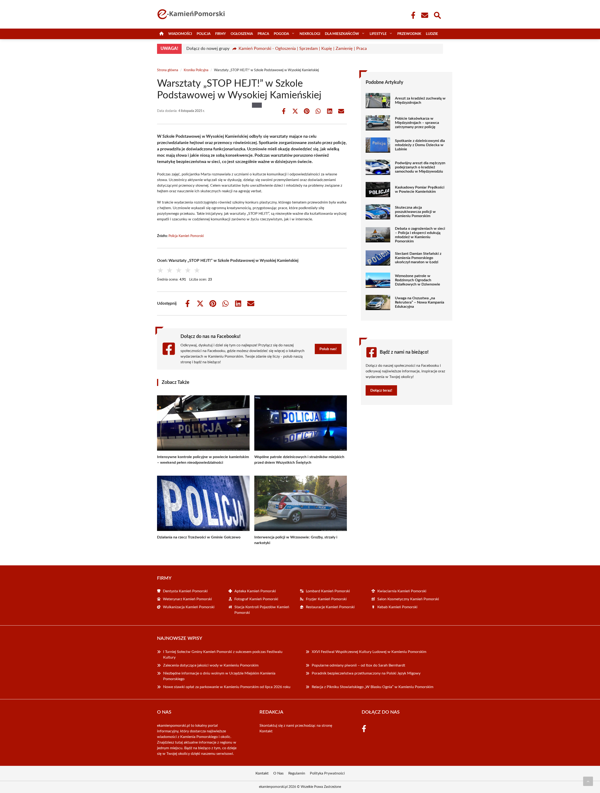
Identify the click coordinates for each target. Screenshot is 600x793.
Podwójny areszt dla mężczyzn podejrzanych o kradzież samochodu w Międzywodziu (420, 167)
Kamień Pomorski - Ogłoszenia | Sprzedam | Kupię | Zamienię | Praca (303, 49)
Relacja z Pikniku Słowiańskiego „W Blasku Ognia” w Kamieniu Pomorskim (372, 687)
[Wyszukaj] (437, 15)
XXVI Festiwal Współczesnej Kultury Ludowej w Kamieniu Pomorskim (369, 652)
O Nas (278, 773)
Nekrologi (310, 34)
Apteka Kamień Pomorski (255, 591)
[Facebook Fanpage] (412, 15)
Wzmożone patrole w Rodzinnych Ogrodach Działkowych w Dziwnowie (417, 280)
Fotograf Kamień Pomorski (256, 599)
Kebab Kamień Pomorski (397, 607)
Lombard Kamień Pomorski (328, 591)
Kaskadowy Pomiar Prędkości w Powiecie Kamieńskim (419, 189)
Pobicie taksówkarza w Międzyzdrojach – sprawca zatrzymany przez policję (417, 123)
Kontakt (266, 731)
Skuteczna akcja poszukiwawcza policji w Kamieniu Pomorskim (415, 212)
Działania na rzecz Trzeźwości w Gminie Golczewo (198, 537)
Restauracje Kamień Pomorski (330, 607)
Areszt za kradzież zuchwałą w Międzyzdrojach (420, 100)
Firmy (220, 34)
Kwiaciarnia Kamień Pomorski (401, 591)
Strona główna (167, 70)
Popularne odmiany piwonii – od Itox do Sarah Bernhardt (359, 665)
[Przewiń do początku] (588, 781)
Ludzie (432, 34)
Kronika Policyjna (196, 70)
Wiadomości (180, 34)
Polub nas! (328, 349)
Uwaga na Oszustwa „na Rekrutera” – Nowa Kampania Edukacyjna (419, 302)
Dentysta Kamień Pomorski (185, 591)
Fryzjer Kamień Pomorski (326, 599)
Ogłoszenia (242, 34)
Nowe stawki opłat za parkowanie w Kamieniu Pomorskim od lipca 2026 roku (226, 687)
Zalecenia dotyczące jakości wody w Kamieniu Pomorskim (211, 665)
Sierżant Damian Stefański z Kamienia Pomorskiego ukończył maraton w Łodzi (418, 258)
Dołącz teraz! (381, 390)
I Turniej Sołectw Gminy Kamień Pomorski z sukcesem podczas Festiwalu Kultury (222, 654)
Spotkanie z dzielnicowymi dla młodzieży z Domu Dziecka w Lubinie (420, 145)
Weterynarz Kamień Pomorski (187, 599)
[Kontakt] (424, 15)
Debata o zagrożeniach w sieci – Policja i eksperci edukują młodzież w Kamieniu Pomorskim (420, 235)
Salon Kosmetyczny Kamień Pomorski (408, 599)
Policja (203, 34)
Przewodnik (409, 34)
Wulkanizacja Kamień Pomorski (188, 607)
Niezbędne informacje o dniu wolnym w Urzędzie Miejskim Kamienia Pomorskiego (219, 676)
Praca (263, 34)
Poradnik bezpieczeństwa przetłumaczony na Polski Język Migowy (366, 673)
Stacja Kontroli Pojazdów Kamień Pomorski (261, 610)
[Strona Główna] (161, 34)
